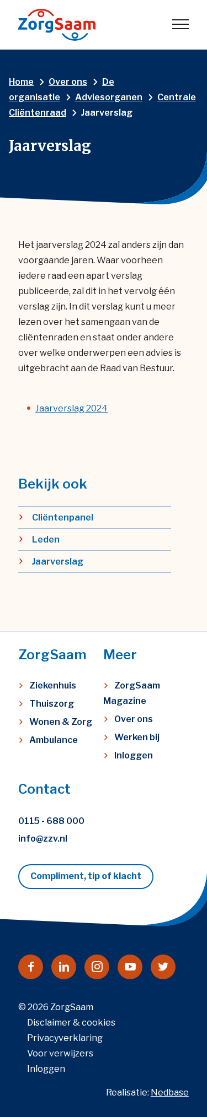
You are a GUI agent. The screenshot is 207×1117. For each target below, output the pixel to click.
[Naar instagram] (96, 967)
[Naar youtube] (130, 967)
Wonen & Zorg (60, 722)
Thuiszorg (51, 703)
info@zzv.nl (42, 838)
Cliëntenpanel (62, 517)
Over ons (133, 719)
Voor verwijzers (60, 1053)
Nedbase (170, 1092)
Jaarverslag (57, 561)
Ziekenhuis (52, 685)
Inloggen (133, 755)
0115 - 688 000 (51, 821)
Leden (46, 539)
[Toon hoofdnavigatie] (180, 25)
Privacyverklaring (65, 1038)
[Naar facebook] (30, 967)
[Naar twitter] (163, 967)
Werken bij (137, 737)
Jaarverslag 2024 (71, 408)
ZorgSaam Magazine (131, 693)
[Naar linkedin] (63, 967)
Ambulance (53, 740)
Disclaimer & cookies (71, 1022)
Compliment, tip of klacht (85, 876)
